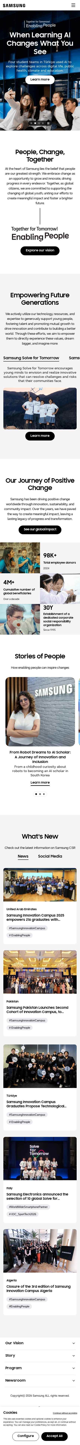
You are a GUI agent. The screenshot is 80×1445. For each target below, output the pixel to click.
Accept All (55, 1436)
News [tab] (23, 857)
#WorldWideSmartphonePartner (28, 1206)
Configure (25, 1436)
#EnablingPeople (19, 1306)
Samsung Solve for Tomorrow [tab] (31, 358)
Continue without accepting (65, 1413)
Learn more (43, 97)
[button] (31, 123)
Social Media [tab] (50, 857)
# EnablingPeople (19, 935)
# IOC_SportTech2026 (22, 1214)
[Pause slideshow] (48, 123)
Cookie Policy (40, 1425)
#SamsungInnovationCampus (27, 928)
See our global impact (40, 529)
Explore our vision (40, 250)
